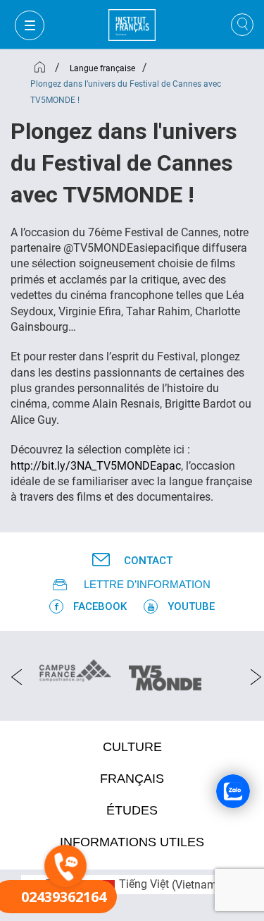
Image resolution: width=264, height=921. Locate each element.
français (132, 778)
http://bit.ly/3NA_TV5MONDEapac (96, 465)
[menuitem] (169, 885)
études (132, 810)
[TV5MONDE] (165, 673)
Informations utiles (132, 842)
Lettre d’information (147, 584)
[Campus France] (75, 670)
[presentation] (12, 676)
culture (132, 747)
